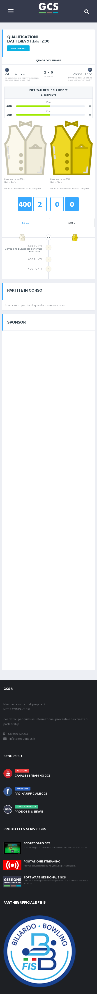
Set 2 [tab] (71, 223)
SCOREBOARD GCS (37, 843)
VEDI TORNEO (18, 48)
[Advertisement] (48, 363)
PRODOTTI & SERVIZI (29, 811)
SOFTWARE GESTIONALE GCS (45, 877)
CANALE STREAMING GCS (32, 775)
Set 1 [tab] (25, 223)
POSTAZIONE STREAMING (42, 861)
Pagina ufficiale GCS (31, 793)
